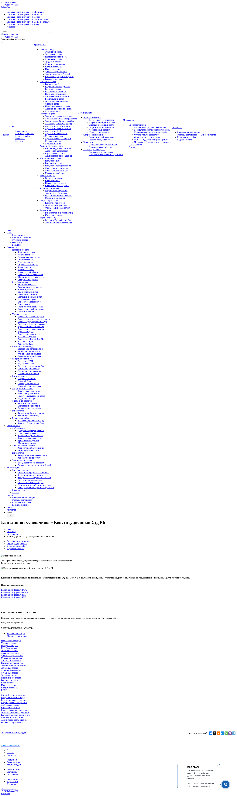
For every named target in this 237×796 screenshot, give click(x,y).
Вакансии (19, 141)
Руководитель (21, 131)
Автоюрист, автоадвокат (56, 151)
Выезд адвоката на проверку (102, 152)
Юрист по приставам (55, 203)
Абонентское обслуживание (102, 137)
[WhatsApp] (226, 733)
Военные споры (47, 175)
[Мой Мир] (222, 733)
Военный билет (52, 180)
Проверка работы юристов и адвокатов (152, 142)
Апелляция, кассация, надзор (58, 123)
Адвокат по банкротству (100, 147)
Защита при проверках (94, 149)
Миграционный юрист (56, 173)
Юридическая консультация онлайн (151, 132)
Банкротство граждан (11, 680)
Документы (12, 772)
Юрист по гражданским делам (59, 76)
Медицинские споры (49, 188)
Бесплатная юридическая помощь (150, 127)
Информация (130, 120)
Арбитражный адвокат (99, 130)
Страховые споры (53, 59)
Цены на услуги (14, 779)
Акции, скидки (14, 765)
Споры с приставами (49, 200)
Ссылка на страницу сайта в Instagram (24, 24)
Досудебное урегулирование (102, 120)
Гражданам (40, 44)
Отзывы (10, 752)
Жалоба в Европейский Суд (58, 220)
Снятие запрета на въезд (56, 168)
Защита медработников (56, 193)
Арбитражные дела (92, 117)
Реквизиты (20, 138)
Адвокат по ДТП (53, 131)
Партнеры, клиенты (24, 133)
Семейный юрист (53, 111)
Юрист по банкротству (56, 215)
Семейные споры (48, 81)
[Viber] (230, 733)
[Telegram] (233, 733)
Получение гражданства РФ (58, 166)
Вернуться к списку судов (14, 732)
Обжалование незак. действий (15, 712)
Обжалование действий (56, 205)
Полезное (177, 127)
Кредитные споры (53, 66)
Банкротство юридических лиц (103, 144)
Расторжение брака (54, 84)
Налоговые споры (53, 69)
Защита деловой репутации (102, 127)
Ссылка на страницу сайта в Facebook (24, 14)
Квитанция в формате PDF (13, 597)
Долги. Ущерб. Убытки (56, 71)
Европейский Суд (48, 218)
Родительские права (54, 99)
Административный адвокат (58, 156)
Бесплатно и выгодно (11, 640)
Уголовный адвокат (54, 136)
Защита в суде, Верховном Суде (60, 121)
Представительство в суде (13, 697)
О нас (12, 126)
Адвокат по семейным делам (58, 109)
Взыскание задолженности (101, 125)
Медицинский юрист (55, 198)
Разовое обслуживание (99, 140)
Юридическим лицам (17, 636)
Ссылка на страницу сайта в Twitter (23, 17)
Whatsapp (11, 27)
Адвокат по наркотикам (56, 133)
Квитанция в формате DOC (14, 590)
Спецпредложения (137, 125)
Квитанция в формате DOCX (15, 592)
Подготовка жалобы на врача (58, 195)
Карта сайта (12, 781)
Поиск (10, 515)
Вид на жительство (54, 163)
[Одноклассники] (218, 733)
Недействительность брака (57, 106)
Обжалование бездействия (57, 208)
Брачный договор (53, 89)
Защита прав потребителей (57, 74)
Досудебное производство (13, 695)
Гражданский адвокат (55, 79)
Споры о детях (52, 104)
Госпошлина (12, 774)
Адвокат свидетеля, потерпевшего (61, 118)
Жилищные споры (53, 52)
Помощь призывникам (55, 183)
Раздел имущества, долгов (57, 86)
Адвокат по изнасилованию (58, 128)
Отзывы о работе (23, 136)
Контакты (211, 135)
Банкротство (45, 210)
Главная (5, 135)
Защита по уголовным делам (58, 116)
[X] (214, 733)
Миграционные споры (50, 158)
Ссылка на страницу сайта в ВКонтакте (25, 12)
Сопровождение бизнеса (94, 135)
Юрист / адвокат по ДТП (56, 153)
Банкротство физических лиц (59, 213)
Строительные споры (55, 64)
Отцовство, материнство (56, 101)
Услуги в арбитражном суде (102, 122)
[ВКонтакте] (210, 733)
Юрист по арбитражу (99, 132)
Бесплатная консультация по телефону (152, 130)
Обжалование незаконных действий (106, 154)
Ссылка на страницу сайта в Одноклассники (28, 19)
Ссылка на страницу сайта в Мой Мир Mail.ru (28, 22)
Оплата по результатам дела (147, 137)
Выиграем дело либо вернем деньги (151, 140)
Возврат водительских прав (58, 148)
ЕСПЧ (4, 690)
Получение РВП (52, 161)
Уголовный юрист (53, 141)
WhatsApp (5, 7)
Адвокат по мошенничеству (58, 126)
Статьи (132, 147)
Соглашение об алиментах (57, 96)
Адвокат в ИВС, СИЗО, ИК (58, 138)
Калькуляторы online (186, 137)
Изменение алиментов (55, 94)
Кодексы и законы (185, 140)
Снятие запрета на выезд (56, 170)
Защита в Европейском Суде (58, 222)
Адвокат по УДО (53, 143)
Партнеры (11, 755)
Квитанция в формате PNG (14, 595)
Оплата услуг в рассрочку (146, 135)
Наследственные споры (56, 57)
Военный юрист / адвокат (57, 185)
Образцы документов (187, 135)
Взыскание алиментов (55, 91)
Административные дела (51, 146)
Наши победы (135, 144)
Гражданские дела (48, 49)
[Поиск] (50, 32)
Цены (203, 135)
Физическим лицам (16, 633)
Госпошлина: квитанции (188, 132)
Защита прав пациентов (56, 190)
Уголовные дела (47, 114)
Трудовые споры (53, 62)
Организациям (85, 113)
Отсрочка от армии (54, 178)
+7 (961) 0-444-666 (9, 5)
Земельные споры (53, 54)
